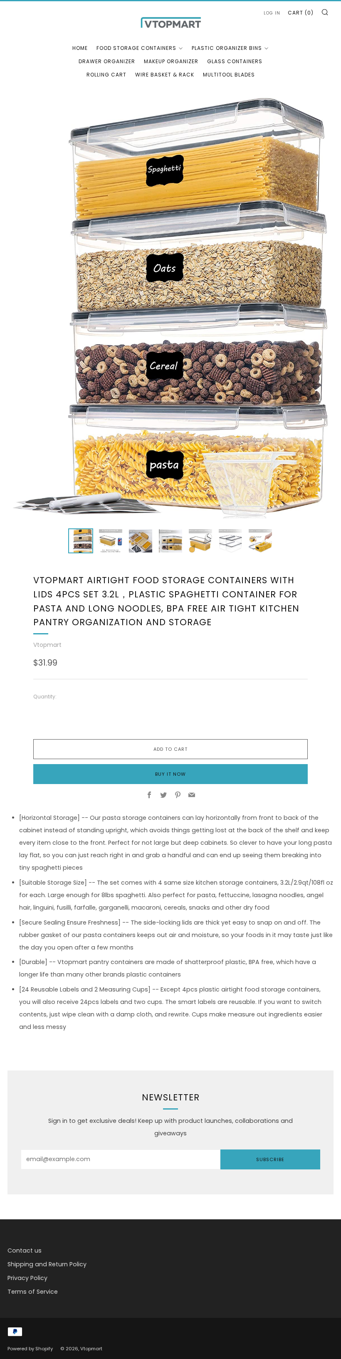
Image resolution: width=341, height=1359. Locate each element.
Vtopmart (47, 645)
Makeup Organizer (171, 61)
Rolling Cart (106, 74)
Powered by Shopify (30, 1348)
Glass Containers (234, 61)
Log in (272, 13)
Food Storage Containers (136, 48)
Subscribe (270, 1159)
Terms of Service (32, 1291)
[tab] (80, 540)
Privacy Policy (27, 1278)
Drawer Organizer (107, 61)
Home (80, 48)
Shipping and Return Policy (46, 1264)
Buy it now (170, 774)
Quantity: (45, 696)
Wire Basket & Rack (164, 74)
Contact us (24, 1250)
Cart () (301, 12)
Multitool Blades (229, 74)
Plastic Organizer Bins (227, 48)
